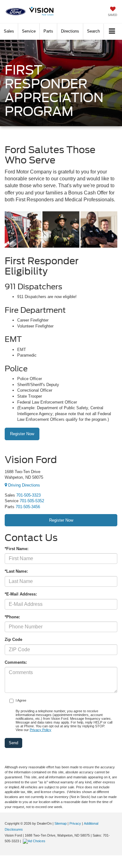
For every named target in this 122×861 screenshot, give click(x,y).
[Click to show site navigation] (112, 31)
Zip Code (13, 639)
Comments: (16, 662)
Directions (70, 31)
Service (29, 31)
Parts (48, 31)
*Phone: (12, 617)
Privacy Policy (40, 730)
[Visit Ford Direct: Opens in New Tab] (35, 841)
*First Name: (16, 548)
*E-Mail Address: (21, 594)
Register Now (22, 433)
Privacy (75, 823)
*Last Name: (16, 571)
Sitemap (60, 823)
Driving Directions (23, 485)
